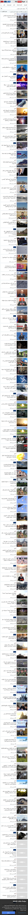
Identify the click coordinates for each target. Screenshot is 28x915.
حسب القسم (4, 11)
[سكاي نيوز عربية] (20, 1)
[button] (1, 8)
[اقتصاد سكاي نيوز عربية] (9, 1)
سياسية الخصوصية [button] (22, 912)
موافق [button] (8, 912)
